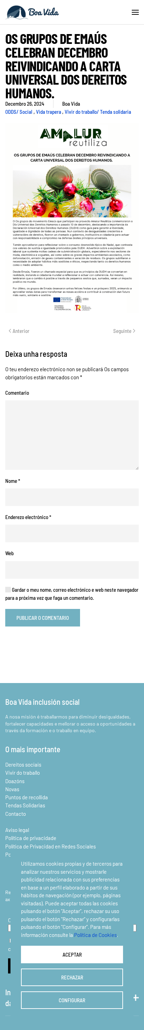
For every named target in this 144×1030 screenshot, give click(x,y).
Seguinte (122, 331)
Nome (12, 481)
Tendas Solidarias (25, 805)
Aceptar (72, 954)
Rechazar (72, 977)
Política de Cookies (95, 935)
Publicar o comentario (42, 618)
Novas (12, 789)
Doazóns (14, 781)
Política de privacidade (30, 838)
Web (9, 553)
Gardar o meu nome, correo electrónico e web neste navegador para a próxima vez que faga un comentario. (71, 593)
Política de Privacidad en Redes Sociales (50, 846)
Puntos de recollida (26, 797)
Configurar (72, 1000)
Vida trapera (48, 112)
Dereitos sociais (23, 764)
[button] (135, 12)
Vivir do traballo (22, 772)
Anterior (21, 331)
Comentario (17, 392)
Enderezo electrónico (28, 517)
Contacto (15, 814)
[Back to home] (32, 12)
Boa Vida (71, 103)
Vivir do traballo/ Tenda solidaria (98, 112)
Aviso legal (17, 830)
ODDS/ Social (18, 112)
